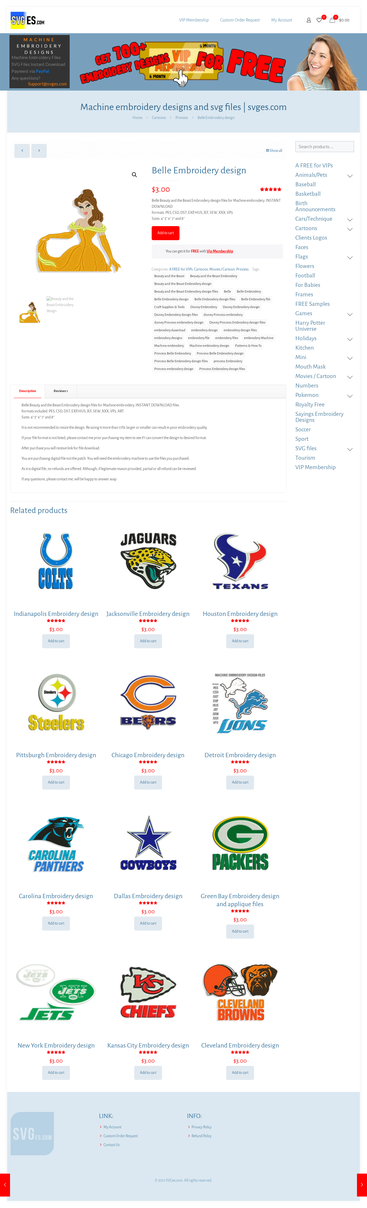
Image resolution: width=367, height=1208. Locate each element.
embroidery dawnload (170, 330)
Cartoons (159, 118)
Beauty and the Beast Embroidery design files (186, 291)
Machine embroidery (169, 346)
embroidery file (199, 338)
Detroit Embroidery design (240, 755)
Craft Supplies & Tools (169, 307)
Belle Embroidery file (255, 299)
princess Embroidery (228, 361)
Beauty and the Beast (169, 276)
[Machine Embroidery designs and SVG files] (27, 20)
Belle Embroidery (249, 291)
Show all (276, 151)
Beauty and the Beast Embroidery (213, 276)
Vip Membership (220, 251)
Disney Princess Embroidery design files (237, 322)
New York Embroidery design (56, 1045)
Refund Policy (202, 1136)
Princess (181, 118)
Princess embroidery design (174, 369)
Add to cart (165, 233)
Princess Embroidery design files (222, 369)
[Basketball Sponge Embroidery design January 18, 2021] (5, 1185)
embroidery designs (168, 338)
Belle (227, 291)
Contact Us (112, 1145)
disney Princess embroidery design (179, 322)
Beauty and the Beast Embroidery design (183, 284)
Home (137, 118)
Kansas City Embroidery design (148, 1045)
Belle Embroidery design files (214, 299)
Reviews (61, 391)
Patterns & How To (248, 346)
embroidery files (226, 338)
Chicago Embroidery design (148, 755)
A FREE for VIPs (181, 269)
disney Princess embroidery (223, 315)
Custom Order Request (121, 1136)
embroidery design (204, 330)
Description (27, 391)
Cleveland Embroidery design (240, 1045)
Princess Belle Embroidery (172, 353)
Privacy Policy (202, 1127)
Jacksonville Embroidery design (148, 613)
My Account (112, 1127)
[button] (134, 175)
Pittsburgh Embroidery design (56, 755)
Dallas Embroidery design (148, 896)
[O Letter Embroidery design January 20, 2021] (362, 1185)
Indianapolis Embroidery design (56, 613)
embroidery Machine (259, 338)
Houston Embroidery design (240, 613)
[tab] (27, 391)
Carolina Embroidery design (56, 896)
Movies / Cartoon (222, 269)
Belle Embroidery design (171, 299)
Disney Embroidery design (241, 307)
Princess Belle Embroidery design (220, 353)
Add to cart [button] (56, 641)
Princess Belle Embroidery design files (181, 361)
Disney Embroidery (203, 307)
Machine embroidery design (209, 346)
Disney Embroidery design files (176, 315)
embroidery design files (240, 330)
